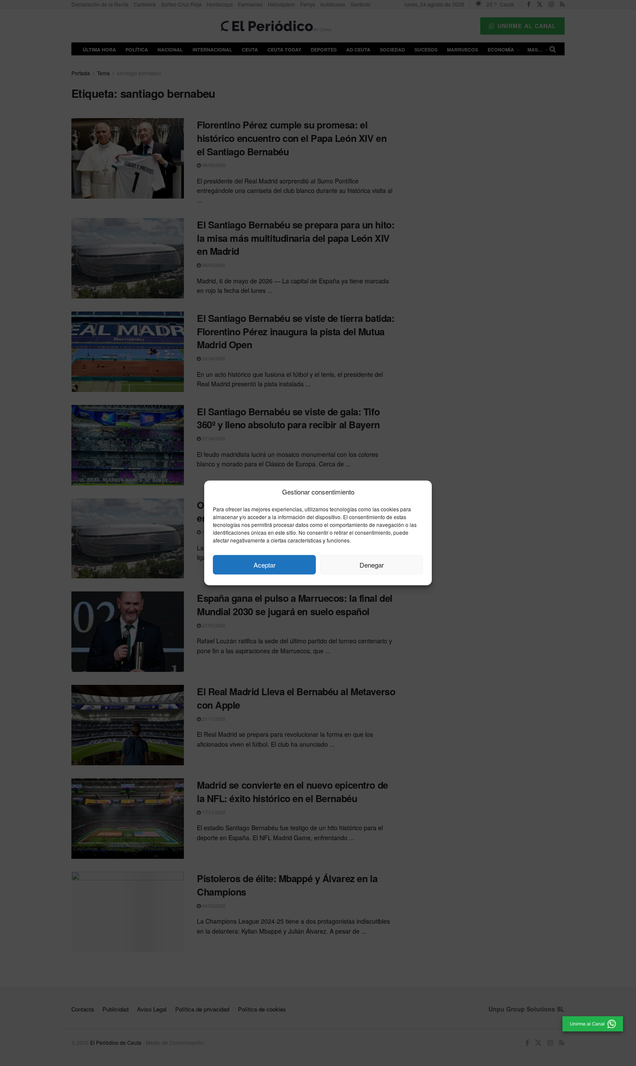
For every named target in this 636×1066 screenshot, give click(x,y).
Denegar (372, 564)
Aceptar (265, 564)
